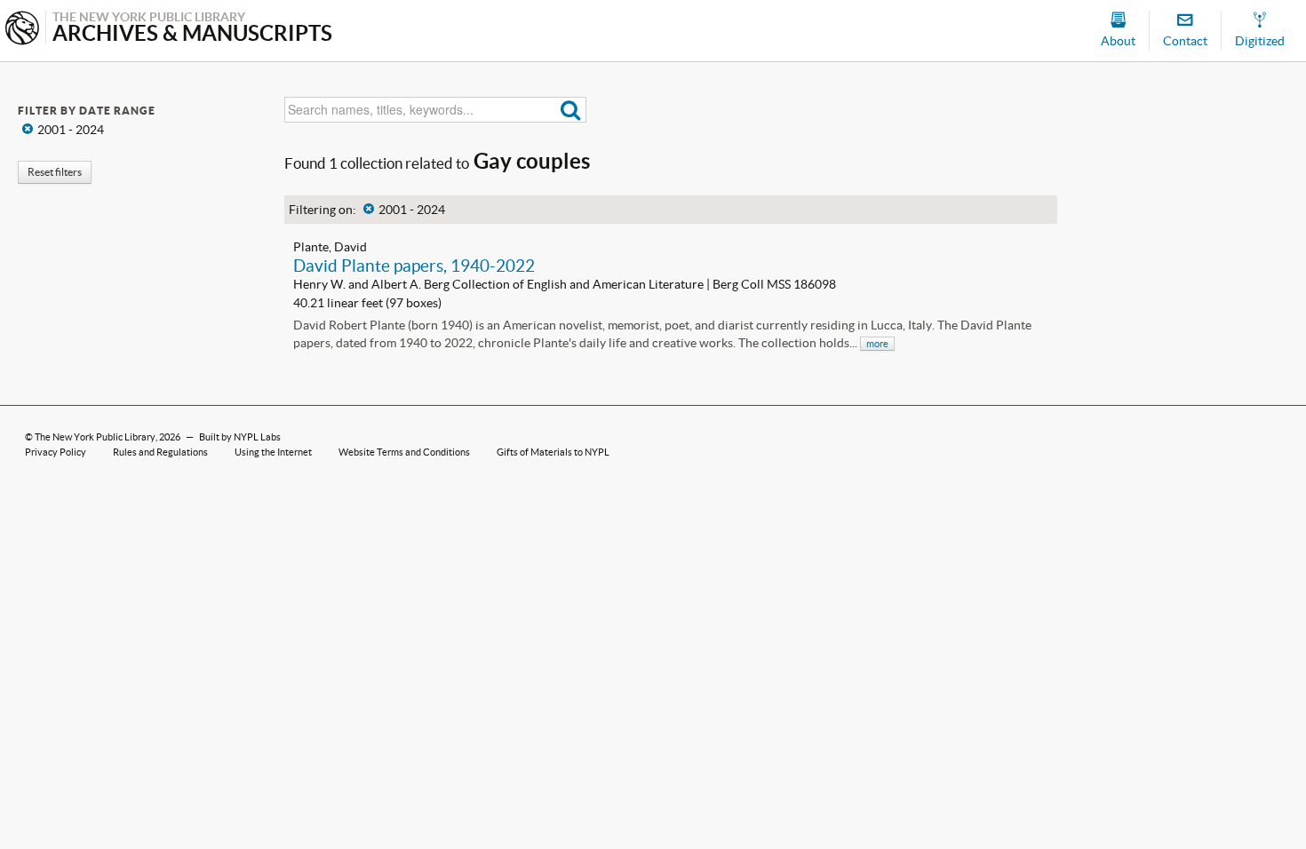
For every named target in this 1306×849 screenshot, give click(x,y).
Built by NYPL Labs (240, 437)
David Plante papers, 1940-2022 (414, 265)
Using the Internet (273, 452)
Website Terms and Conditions (404, 452)
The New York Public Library (95, 437)
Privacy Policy (55, 452)
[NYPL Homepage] (22, 30)
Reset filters (55, 172)
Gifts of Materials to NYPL (553, 452)
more (877, 343)
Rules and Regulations (160, 452)
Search (570, 110)
